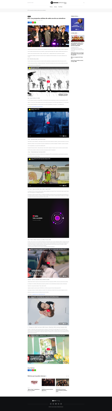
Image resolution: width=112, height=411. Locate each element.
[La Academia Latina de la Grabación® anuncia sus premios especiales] (77, 38)
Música (29, 387)
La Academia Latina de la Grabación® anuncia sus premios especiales (77, 44)
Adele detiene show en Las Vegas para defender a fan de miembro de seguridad (77, 54)
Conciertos (57, 387)
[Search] (83, 2)
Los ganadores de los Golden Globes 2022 (38, 294)
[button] (66, 376)
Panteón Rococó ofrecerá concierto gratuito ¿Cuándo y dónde (61, 390)
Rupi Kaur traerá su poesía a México (37, 106)
